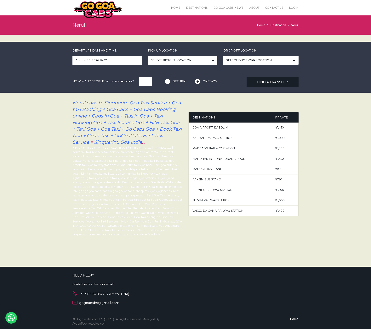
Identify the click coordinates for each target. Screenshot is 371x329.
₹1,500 (279, 190)
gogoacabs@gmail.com (99, 303)
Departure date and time (94, 50)
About (254, 7)
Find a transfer (272, 82)
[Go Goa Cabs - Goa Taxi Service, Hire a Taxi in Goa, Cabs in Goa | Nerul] (98, 9)
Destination (278, 25)
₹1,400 (279, 210)
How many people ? (103, 81)
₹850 (278, 169)
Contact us (274, 7)
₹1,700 (279, 148)
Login (294, 7)
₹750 (278, 179)
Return (179, 81)
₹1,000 (280, 138)
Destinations (197, 7)
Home (175, 7)
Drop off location (240, 50)
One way (210, 81)
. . (143, 142)
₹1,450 (279, 127)
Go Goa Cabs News (228, 7)
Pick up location (163, 50)
